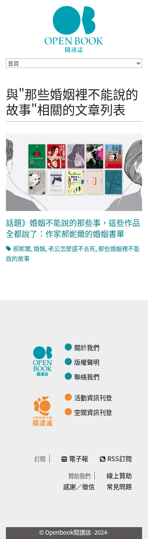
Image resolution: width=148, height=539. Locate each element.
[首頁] (74, 29)
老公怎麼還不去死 (72, 248)
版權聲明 (86, 362)
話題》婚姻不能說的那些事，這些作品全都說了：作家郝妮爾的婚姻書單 (73, 228)
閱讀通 (44, 410)
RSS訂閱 (119, 458)
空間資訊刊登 (93, 412)
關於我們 (86, 347)
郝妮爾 (22, 248)
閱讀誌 (44, 360)
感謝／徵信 (79, 486)
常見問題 (119, 486)
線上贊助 (119, 475)
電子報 (78, 458)
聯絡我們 (86, 376)
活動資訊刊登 (93, 397)
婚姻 (39, 248)
